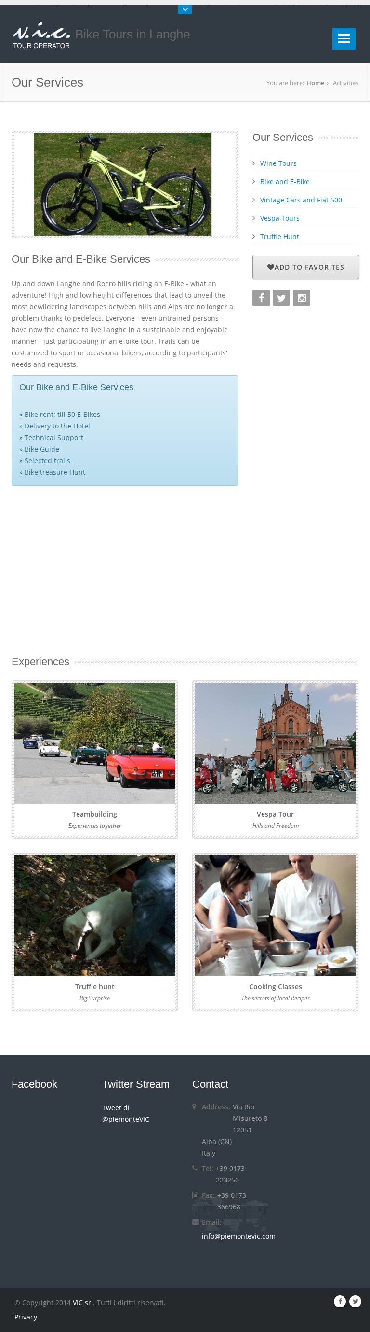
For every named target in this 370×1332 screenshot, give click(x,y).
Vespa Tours (280, 218)
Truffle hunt (95, 986)
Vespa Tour (275, 813)
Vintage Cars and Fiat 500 (301, 199)
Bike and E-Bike (285, 181)
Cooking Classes (275, 986)
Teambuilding (94, 813)
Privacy (25, 1316)
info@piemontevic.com (239, 1236)
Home (315, 82)
